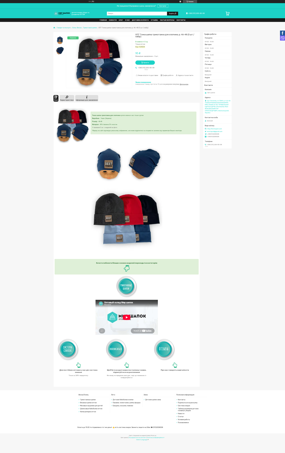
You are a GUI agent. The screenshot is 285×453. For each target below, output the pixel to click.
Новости (113, 20)
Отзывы (154, 20)
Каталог (162, 6)
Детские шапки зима (153, 400)
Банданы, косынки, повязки (123, 406)
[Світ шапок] (61, 13)
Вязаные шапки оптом (88, 403)
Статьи (180, 417)
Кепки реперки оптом (88, 412)
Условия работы (184, 420)
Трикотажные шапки (88, 400)
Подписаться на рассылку (187, 403)
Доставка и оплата (140, 20)
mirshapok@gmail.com (214, 131)
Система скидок (184, 406)
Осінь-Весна (76, 28)
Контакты (181, 20)
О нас (127, 20)
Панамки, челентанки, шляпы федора (126, 403)
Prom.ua (153, 435)
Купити (146, 63)
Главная (103, 20)
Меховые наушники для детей (91, 406)
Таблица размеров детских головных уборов (188, 410)
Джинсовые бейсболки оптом (91, 409)
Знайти (172, 13)
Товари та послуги (64, 28)
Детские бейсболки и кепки (123, 400)
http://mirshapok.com (214, 129)
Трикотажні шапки (90, 28)
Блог (121, 20)
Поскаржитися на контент (137, 437)
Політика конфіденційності (155, 437)
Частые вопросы (167, 20)
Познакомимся (183, 423)
